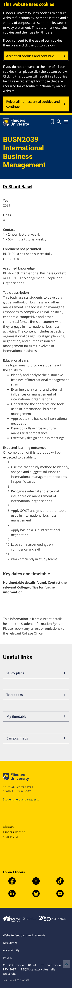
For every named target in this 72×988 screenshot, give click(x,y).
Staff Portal (10, 837)
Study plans (15, 673)
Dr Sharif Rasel (17, 186)
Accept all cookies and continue (30, 56)
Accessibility (11, 950)
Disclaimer (10, 943)
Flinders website (14, 832)
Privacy (7, 958)
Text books (14, 694)
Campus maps (17, 738)
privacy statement (16, 27)
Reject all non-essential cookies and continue (33, 104)
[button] (52, 122)
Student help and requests (21, 799)
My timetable (16, 716)
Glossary (8, 827)
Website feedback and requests (24, 935)
